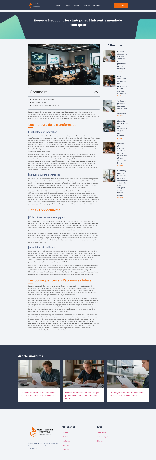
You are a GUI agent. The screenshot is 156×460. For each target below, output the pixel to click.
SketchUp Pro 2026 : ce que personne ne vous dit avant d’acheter (122, 128)
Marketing (76, 5)
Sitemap (100, 441)
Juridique (96, 5)
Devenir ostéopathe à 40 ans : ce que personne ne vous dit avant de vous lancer (82, 395)
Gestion (67, 5)
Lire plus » (120, 71)
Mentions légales (103, 437)
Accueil (58, 5)
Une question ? (102, 433)
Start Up (87, 5)
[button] (96, 92)
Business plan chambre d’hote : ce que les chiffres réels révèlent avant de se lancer (122, 153)
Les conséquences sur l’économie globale (46, 105)
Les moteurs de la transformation (43, 99)
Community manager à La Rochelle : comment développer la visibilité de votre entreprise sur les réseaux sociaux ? (122, 183)
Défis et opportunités (39, 102)
